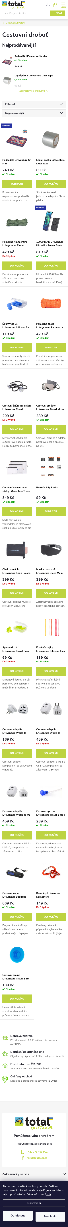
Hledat (57, 13)
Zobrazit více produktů (32, 91)
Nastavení (34, 1203)
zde (48, 1194)
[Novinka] (17, 140)
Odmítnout (18, 1216)
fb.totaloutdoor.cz (37, 1158)
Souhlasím (50, 1216)
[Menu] (63, 5)
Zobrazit (17, 184)
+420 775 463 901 (37, 1151)
